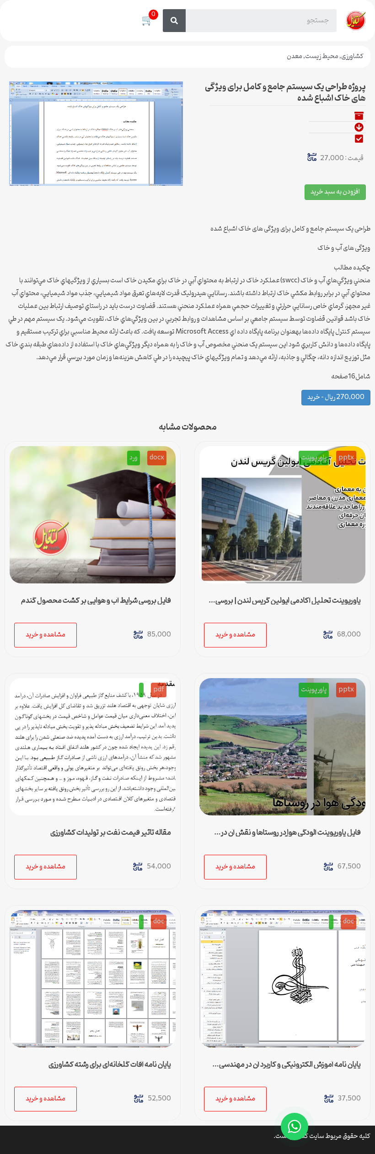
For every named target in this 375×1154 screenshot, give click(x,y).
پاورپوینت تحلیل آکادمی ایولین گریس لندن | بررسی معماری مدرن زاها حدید (288, 604)
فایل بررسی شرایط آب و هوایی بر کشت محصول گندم (96, 600)
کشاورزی (352, 56)
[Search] (174, 20)
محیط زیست (321, 56)
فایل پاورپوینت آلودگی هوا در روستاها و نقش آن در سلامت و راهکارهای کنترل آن (291, 836)
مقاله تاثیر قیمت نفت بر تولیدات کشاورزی (110, 832)
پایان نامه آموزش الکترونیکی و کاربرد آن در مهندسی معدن (290, 1068)
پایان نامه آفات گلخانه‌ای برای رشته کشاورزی (109, 1064)
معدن (294, 56)
